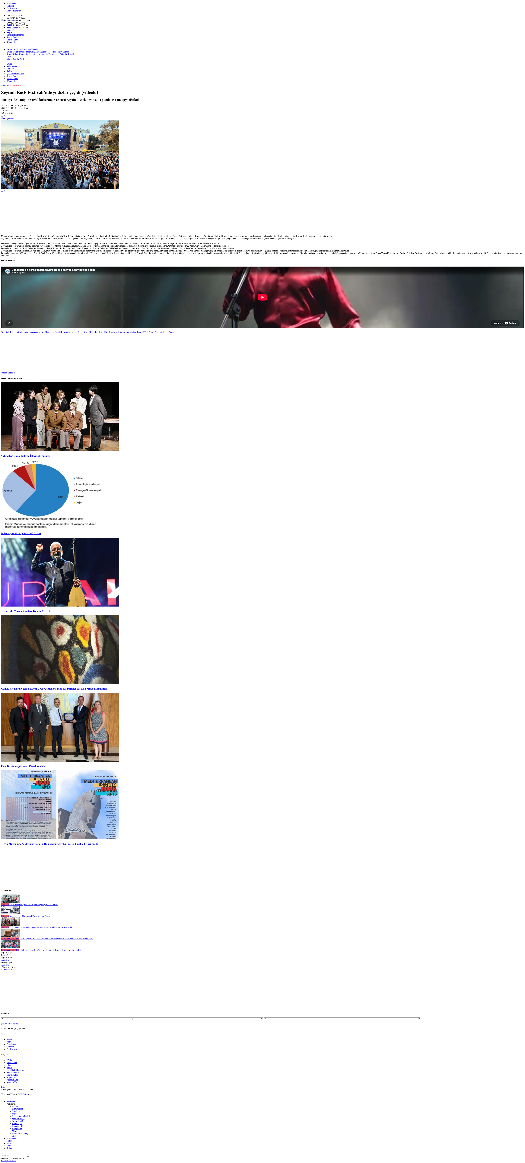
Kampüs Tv (45, 54)
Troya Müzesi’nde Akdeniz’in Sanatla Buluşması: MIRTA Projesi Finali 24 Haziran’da (49, 843)
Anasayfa (5, 86)
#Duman (63, 332)
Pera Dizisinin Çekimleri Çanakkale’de (23, 766)
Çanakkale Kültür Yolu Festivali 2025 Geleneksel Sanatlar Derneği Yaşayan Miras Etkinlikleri (54, 688)
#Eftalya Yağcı (167, 332)
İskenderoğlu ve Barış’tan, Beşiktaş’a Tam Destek (33, 904)
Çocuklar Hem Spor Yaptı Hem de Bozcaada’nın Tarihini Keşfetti (50, 950)
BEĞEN (5, 955)
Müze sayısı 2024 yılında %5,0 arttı (21, 533)
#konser (25, 332)
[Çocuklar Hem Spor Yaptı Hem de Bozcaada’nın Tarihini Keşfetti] (10, 947)
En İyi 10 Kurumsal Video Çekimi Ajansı (29, 916)
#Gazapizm (72, 332)
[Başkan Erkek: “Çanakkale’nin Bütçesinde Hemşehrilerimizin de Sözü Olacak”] (10, 936)
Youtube (34, 49)
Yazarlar (10, 1143)
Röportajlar (11, 42)
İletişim (16, 59)
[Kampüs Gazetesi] (9, 20)
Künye (9, 59)
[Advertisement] (83, 213)
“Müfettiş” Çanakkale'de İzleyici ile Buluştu (25, 455)
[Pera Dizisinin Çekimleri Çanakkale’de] (60, 761)
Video (9, 1141)
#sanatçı (33, 332)
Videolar (10, 6)
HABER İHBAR (8, 1160)
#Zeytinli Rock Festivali (11, 332)
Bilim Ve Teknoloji (67, 54)
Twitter (19, 49)
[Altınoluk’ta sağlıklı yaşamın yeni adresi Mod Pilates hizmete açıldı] (10, 925)
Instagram (26, 49)
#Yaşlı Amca (148, 332)
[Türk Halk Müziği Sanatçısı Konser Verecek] (60, 606)
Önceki (4, 373)
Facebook (11, 49)
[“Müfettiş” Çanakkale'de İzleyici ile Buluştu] (60, 450)
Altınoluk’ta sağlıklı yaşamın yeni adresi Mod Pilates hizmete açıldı (40, 927)
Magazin (55, 54)
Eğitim (9, 25)
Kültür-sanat (12, 27)
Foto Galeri (11, 3)
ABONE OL (6, 970)
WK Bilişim (23, 1094)
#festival (41, 332)
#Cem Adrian (123, 332)
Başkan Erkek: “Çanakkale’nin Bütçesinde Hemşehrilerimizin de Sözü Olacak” (56, 938)
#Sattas (158, 332)
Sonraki (11, 373)
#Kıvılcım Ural (110, 332)
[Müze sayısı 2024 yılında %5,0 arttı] (60, 528)
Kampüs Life (34, 54)
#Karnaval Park (52, 332)
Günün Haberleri (14, 11)
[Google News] (8, 118)
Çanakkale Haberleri (15, 35)
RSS (22, 59)
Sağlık (9, 32)
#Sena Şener (83, 332)
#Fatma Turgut (136, 332)
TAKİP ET (6, 960)
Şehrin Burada (13, 37)
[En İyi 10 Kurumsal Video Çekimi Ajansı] (10, 913)
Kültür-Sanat (15, 86)
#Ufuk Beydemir (96, 332)
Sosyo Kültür (12, 40)
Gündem (10, 30)
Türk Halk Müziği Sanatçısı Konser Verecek (25, 611)
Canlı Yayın (12, 8)
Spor (9, 57)
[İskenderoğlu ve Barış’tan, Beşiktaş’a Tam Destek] (10, 902)
